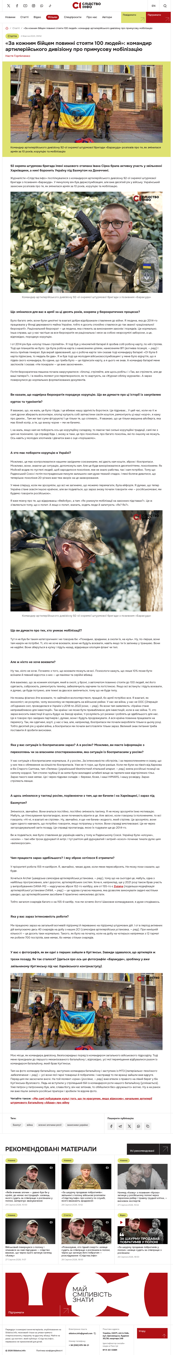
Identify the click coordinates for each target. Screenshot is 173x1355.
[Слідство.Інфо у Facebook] (17, 5)
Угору (142, 1331)
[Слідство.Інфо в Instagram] (33, 5)
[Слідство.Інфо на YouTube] (25, 5)
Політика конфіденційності (49, 1350)
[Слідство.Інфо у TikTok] (50, 5)
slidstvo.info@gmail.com (80, 1333)
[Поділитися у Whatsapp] (138, 1126)
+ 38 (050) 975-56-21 (79, 1345)
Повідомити (129, 14)
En (153, 6)
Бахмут (17, 1124)
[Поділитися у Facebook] (111, 1126)
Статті (24, 17)
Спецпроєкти (72, 17)
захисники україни (77, 1124)
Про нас (91, 17)
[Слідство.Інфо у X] (8, 5)
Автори (107, 17)
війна (30, 1124)
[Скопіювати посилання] (147, 1126)
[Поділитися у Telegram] (120, 1126)
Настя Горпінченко (17, 56)
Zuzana (118, 886)
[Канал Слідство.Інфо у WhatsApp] (41, 5)
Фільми (52, 17)
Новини (10, 17)
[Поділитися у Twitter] (129, 1126)
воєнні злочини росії (50, 1124)
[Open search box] (165, 6)
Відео (37, 17)
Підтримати (154, 14)
